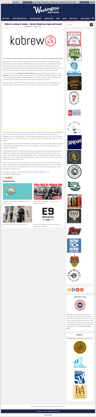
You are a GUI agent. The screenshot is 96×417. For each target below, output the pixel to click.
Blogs (64, 18)
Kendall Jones (29, 26)
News (58, 18)
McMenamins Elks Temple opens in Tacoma (15, 224)
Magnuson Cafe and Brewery (27, 73)
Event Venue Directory (20, 18)
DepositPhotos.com (59, 406)
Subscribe (70, 314)
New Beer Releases (35, 18)
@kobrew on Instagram (39, 172)
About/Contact (86, 18)
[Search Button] (93, 18)
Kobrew (5, 75)
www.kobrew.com (16, 174)
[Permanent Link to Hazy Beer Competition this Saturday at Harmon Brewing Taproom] (17, 191)
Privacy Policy (48, 415)
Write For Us (73, 18)
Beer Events (6, 18)
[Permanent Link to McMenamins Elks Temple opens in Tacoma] (17, 214)
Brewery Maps (48, 18)
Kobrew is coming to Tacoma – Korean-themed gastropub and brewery (33, 23)
